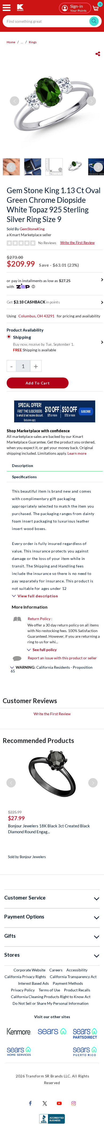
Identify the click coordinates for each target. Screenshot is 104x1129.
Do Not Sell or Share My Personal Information (51, 1003)
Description (22, 465)
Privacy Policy (23, 990)
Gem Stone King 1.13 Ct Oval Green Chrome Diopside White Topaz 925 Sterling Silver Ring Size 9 (54, 205)
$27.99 (16, 818)
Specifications (24, 476)
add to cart (38, 383)
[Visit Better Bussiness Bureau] (52, 1118)
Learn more (76, 453)
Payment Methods (68, 983)
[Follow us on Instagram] (73, 1103)
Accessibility (76, 970)
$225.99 (15, 812)
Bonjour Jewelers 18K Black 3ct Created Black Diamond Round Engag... (49, 828)
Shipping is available (34, 350)
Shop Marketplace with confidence (38, 431)
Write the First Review (77, 242)
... (22, 42)
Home (11, 42)
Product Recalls (77, 989)
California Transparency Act (73, 976)
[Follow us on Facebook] (30, 1103)
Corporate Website (30, 969)
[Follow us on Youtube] (59, 1103)
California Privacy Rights (25, 976)
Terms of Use (49, 990)
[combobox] (52, 21)
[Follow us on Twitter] (44, 1103)
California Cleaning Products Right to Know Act (50, 996)
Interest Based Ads (33, 983)
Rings (33, 42)
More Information (29, 606)
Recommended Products (38, 740)
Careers (56, 969)
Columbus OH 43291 (36, 316)
